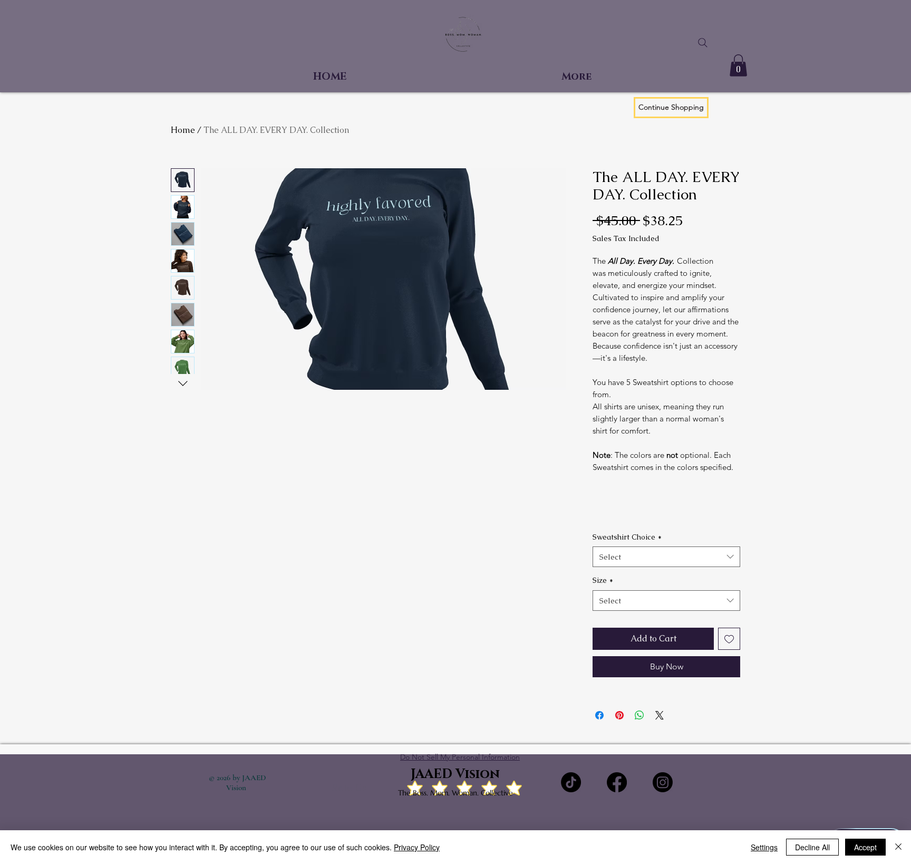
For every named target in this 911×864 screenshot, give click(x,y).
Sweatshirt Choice (627, 537)
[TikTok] (571, 782)
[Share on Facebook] (599, 715)
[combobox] (666, 556)
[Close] (898, 847)
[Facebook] (617, 782)
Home (183, 130)
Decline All (812, 847)
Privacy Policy (417, 847)
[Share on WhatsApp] (639, 715)
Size (603, 580)
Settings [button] (764, 847)
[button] (738, 65)
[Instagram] (663, 782)
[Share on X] (659, 715)
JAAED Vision (455, 774)
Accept (865, 847)
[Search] (703, 43)
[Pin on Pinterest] (619, 715)
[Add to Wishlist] (729, 639)
